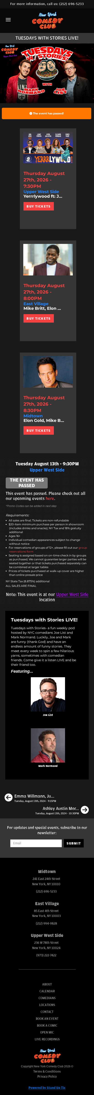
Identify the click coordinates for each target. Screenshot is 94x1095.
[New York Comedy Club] (47, 20)
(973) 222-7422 (46, 955)
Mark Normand (47, 766)
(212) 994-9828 (46, 923)
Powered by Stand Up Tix (47, 1088)
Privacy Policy (47, 1077)
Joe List (48, 715)
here (50, 498)
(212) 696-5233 (71, 4)
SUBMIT (74, 843)
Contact (47, 1012)
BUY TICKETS (38, 206)
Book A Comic (47, 1026)
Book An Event (47, 1019)
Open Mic (47, 1032)
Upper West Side (72, 594)
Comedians (47, 998)
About (47, 984)
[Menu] (8, 19)
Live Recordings (47, 1039)
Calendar (47, 991)
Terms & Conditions (47, 1071)
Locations (47, 1005)
